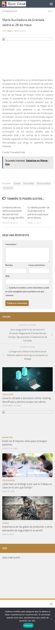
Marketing (7, 437)
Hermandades (9, 11)
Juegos (5, 523)
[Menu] (51, 4)
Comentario (11, 244)
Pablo (10, 31)
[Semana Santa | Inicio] (18, 3)
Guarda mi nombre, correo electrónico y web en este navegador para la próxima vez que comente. (27, 291)
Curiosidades (8, 480)
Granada (17, 183)
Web (7, 276)
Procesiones (8, 188)
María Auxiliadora (43, 183)
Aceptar (28, 625)
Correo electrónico (36, 265)
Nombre (9, 265)
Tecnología (7, 394)
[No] (51, 618)
